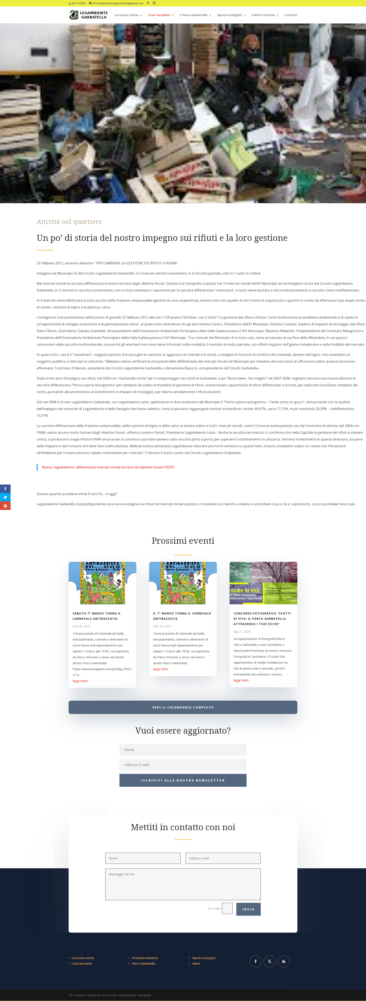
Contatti (290, 15)
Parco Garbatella (143, 963)
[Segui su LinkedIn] (283, 961)
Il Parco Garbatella (193, 15)
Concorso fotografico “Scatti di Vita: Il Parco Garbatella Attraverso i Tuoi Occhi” (262, 618)
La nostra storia (126, 15)
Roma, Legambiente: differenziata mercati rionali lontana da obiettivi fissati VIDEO (108, 467)
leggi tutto (80, 681)
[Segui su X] (269, 961)
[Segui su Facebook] (256, 961)
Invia (248, 909)
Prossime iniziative (145, 958)
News (196, 963)
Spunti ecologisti (229, 15)
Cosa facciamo (159, 15)
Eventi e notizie (263, 15)
